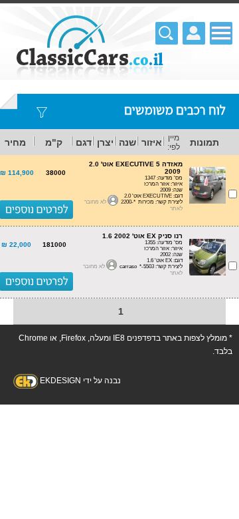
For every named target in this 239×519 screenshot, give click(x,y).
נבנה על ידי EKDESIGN (80, 380)
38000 (56, 172)
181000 (54, 244)
